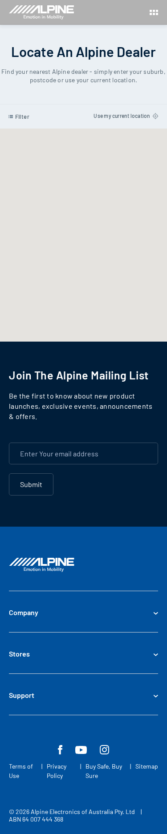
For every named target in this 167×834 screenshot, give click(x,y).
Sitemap (146, 766)
